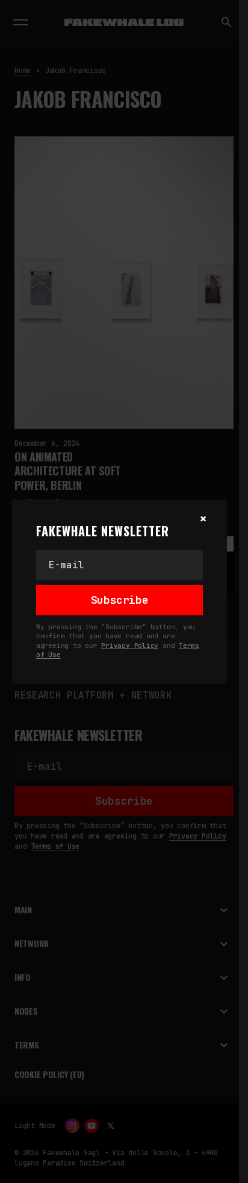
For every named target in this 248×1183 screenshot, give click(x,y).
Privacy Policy (129, 645)
